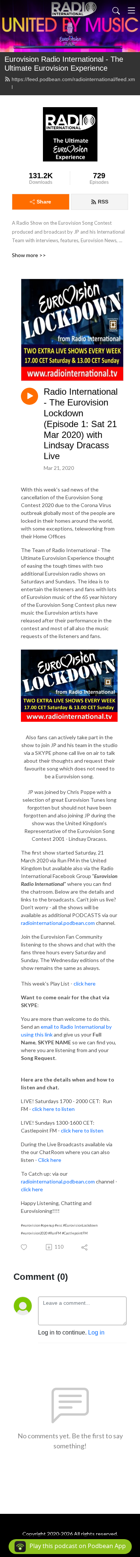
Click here (49, 1160)
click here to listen (53, 1109)
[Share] (85, 1247)
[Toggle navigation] (131, 10)
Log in (96, 1332)
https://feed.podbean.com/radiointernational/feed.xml (73, 83)
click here (85, 983)
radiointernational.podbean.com (58, 923)
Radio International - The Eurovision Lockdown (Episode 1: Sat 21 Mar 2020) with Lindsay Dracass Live (81, 424)
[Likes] (24, 1247)
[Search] (116, 10)
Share (44, 202)
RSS (103, 202)
